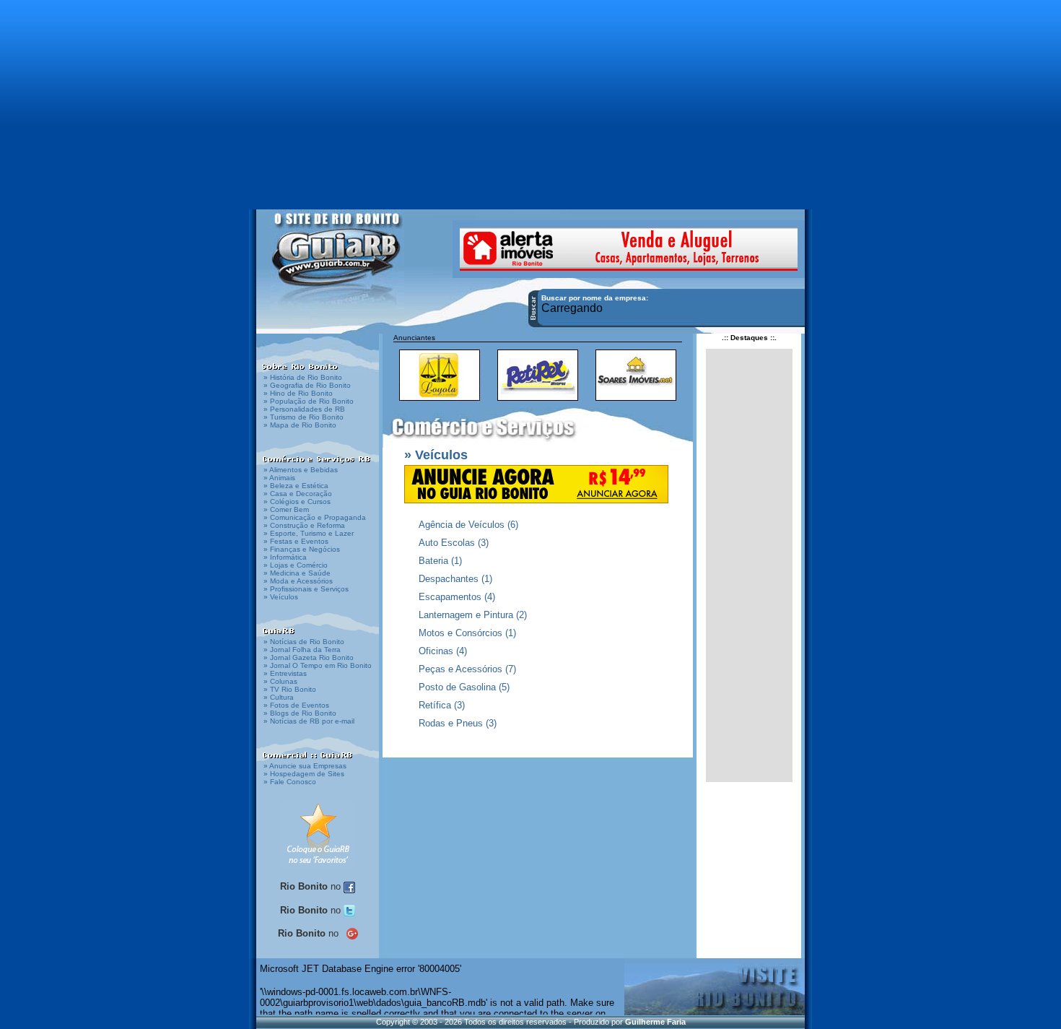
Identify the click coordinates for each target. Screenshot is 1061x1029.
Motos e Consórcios (460, 633)
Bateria (433, 560)
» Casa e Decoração (297, 494)
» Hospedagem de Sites (303, 774)
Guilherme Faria (655, 1021)
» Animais (279, 478)
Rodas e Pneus (451, 723)
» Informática (285, 557)
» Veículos (280, 597)
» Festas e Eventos (295, 541)
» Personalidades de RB (304, 409)
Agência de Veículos (462, 524)
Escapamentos (450, 596)
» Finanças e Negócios (301, 549)
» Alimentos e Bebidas (300, 470)
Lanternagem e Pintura (466, 614)
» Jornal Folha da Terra (302, 650)
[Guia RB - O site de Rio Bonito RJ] (337, 258)
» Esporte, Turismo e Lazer (308, 533)
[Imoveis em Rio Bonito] (629, 248)
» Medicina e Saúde (297, 573)
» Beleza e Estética (295, 486)
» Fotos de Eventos (296, 705)
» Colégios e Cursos (297, 501)
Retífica (435, 705)
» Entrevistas (285, 673)
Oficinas (436, 651)
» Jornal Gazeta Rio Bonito (308, 657)
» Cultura (278, 697)
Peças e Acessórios (460, 669)
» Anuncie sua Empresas (304, 766)
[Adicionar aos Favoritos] (318, 834)
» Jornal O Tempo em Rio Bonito (317, 665)
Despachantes (449, 578)
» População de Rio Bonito (308, 401)
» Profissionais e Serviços (306, 589)
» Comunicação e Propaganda (314, 517)
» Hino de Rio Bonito (298, 393)
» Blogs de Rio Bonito (299, 713)
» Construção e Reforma (304, 525)
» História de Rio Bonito (302, 377)
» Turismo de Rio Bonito (303, 417)
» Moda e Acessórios (298, 581)
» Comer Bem (286, 509)
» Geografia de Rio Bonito (307, 385)
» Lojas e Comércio (295, 565)
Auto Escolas (447, 542)
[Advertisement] (530, 97)
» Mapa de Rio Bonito (299, 425)
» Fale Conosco (289, 782)
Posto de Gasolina (457, 687)
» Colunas (280, 681)
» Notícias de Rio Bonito (303, 642)
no (312, 886)
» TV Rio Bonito (289, 689)
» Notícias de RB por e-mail (308, 721)
